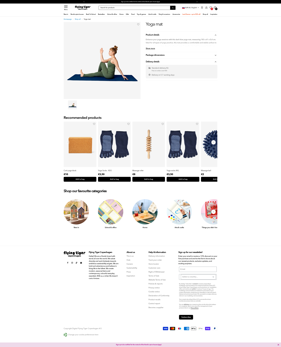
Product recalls (154, 300)
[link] (202, 7)
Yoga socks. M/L (173, 170)
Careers (130, 264)
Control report (154, 303)
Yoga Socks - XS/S (105, 170)
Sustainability (132, 268)
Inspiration (131, 276)
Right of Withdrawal (156, 272)
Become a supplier (156, 307)
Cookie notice (154, 292)
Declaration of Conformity (159, 296)
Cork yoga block (70, 170)
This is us (130, 256)
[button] (66, 8)
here (158, 2)
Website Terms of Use (157, 280)
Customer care (154, 268)
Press (129, 272)
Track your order (155, 260)
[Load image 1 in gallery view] (72, 104)
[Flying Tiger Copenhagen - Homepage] (82, 7)
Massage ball (206, 170)
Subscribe (186, 317)
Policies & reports (156, 284)
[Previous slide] (67, 142)
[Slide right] (213, 212)
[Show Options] (213, 277)
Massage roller (138, 170)
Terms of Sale (154, 276)
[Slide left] (67, 212)
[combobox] (198, 277)
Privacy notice (154, 288)
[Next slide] (213, 142)
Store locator (154, 264)
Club (128, 260)
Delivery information (157, 256)
